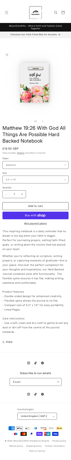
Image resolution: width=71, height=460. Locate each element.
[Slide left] (28, 121)
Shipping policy (34, 446)
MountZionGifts (21, 441)
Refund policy (16, 446)
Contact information (55, 446)
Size (4, 173)
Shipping (20, 153)
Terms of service (37, 451)
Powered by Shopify (39, 441)
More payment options (35, 223)
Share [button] (9, 341)
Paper (5, 158)
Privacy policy (59, 441)
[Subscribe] (57, 382)
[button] (6, 12)
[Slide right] (42, 121)
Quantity (6, 187)
